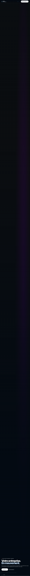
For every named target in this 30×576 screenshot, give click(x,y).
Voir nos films (4, 569)
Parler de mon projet (11, 569)
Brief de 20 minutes (25, 1)
